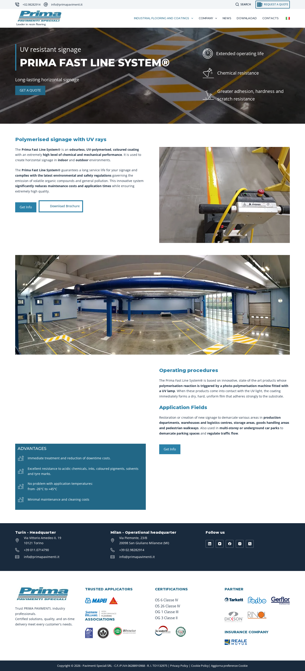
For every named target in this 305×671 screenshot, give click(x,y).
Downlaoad (247, 18)
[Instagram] (240, 544)
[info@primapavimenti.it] (46, 4)
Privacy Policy (179, 666)
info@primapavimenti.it (67, 4)
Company (206, 18)
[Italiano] (288, 18)
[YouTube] (220, 544)
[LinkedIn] (209, 544)
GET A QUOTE (30, 90)
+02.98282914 (31, 4)
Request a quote (276, 4)
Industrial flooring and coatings (161, 18)
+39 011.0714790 (36, 550)
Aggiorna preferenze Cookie (229, 666)
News (227, 18)
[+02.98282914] (17, 4)
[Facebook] (230, 544)
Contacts (270, 18)
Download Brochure (65, 206)
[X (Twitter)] (250, 544)
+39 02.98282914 (131, 550)
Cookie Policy (200, 666)
